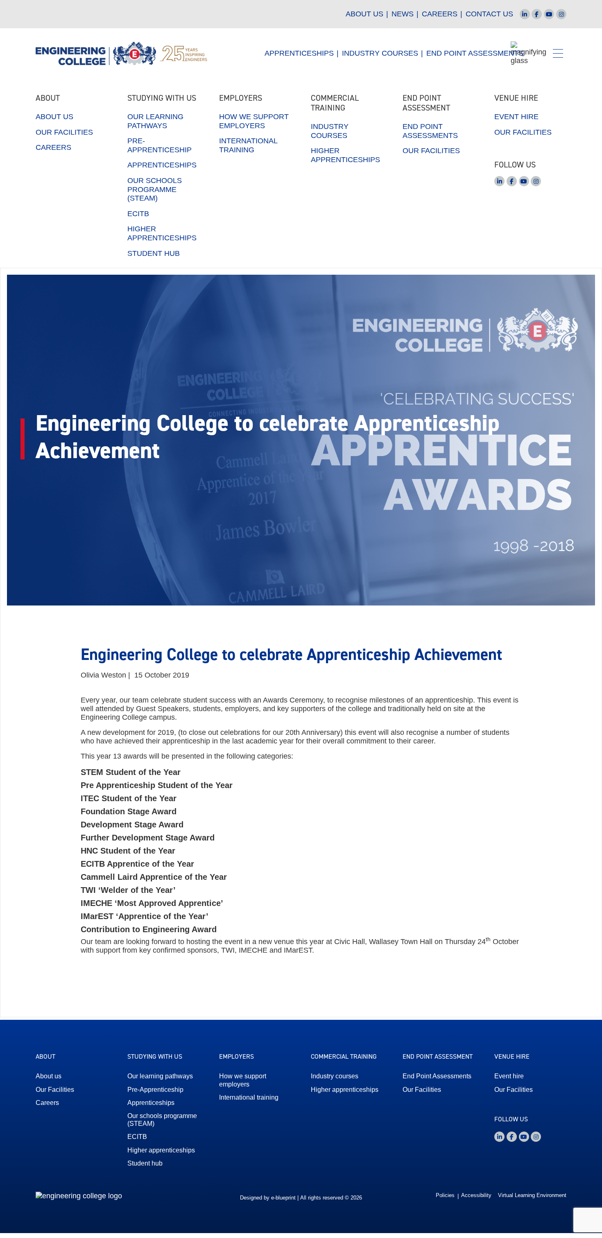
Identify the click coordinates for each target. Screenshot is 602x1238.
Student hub (153, 253)
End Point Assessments (474, 53)
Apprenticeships (299, 53)
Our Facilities (64, 132)
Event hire (516, 117)
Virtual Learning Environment (532, 1195)
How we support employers (254, 121)
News (403, 14)
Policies (445, 1195)
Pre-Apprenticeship (159, 145)
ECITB (138, 214)
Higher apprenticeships (162, 233)
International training (248, 145)
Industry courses (330, 131)
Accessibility (476, 1195)
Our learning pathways (155, 121)
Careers (439, 14)
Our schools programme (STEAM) (154, 189)
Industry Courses (380, 53)
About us (364, 14)
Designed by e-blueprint (268, 1198)
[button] (558, 53)
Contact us (489, 14)
